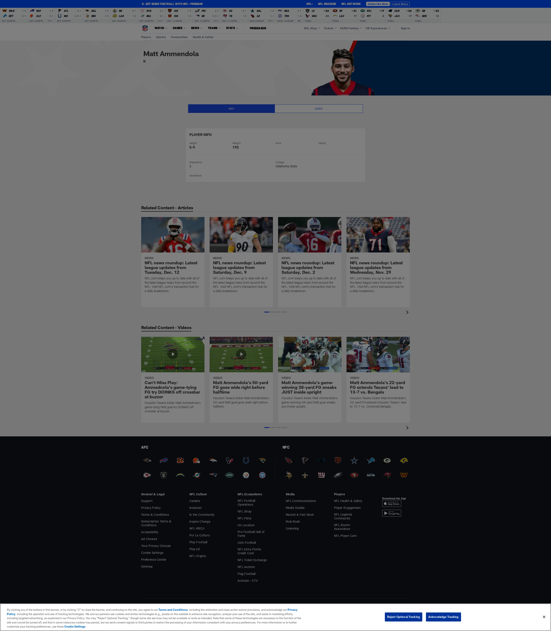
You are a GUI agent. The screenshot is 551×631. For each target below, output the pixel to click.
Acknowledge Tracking (443, 617)
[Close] (544, 617)
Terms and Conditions (173, 609)
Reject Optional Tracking (403, 617)
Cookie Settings (74, 626)
